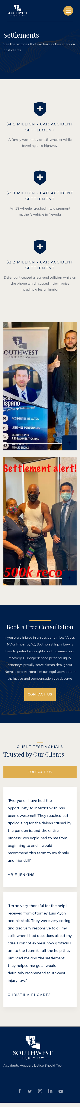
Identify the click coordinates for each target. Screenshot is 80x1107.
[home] (17, 10)
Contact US (40, 694)
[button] (68, 11)
